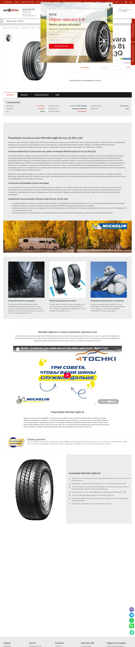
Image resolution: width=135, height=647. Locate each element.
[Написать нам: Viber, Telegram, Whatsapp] (132, 632)
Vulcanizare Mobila (35, 646)
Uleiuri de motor (27, 2)
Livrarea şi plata (86, 646)
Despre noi (58, 646)
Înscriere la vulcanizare (133, 53)
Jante (17, 2)
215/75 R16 (40, 106)
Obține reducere (61, 46)
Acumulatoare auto (43, 2)
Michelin (41, 109)
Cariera (98, 2)
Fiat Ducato (81, 111)
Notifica (128, 67)
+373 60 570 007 (29, 12)
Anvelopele (7, 2)
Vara (127, 109)
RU (131, 2)
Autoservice (88, 2)
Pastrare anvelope (133, 30)
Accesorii (56, 2)
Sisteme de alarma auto (72, 2)
